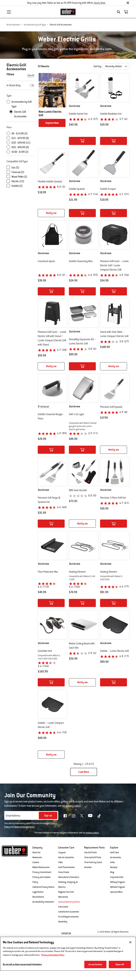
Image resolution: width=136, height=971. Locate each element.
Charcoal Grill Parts (92, 857)
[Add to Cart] (82, 141)
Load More (83, 771)
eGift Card (114, 852)
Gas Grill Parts (90, 852)
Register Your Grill (66, 892)
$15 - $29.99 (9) (20, 138)
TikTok (99, 816)
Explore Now (52, 123)
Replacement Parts (94, 847)
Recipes (113, 867)
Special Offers (116, 892)
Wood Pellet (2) (19, 176)
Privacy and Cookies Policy (52, 955)
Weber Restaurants (41, 867)
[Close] (127, 2)
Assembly (62, 921)
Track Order (63, 906)
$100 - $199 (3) (20, 151)
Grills (112, 862)
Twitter (81, 815)
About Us (36, 852)
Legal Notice (37, 892)
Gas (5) (15, 167)
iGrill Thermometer (66, 867)
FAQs (60, 862)
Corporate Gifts (116, 877)
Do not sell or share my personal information (22, 964)
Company (37, 847)
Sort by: (98, 66)
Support (62, 852)
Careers (35, 862)
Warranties (63, 897)
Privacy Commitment (41, 872)
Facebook (65, 816)
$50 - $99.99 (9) (20, 147)
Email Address (13, 815)
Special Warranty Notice (69, 901)
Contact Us (66, 933)
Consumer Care (66, 847)
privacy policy (92, 832)
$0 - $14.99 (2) (19, 133)
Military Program (117, 882)
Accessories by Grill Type (35, 24)
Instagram (74, 816)
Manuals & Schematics (68, 877)
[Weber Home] (68, 12)
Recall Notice (38, 897)
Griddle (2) (17, 185)
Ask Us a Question (66, 857)
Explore (114, 847)
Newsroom (37, 857)
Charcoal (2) (18, 172)
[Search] (119, 12)
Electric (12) (18, 181)
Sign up (48, 815)
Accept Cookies (95, 964)
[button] (83, 106)
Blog (112, 872)
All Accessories (13, 24)
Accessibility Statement (43, 901)
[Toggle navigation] (9, 12)
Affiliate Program (117, 887)
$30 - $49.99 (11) (21, 142)
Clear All (30, 75)
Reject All (120, 964)
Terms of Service (21, 827)
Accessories (115, 857)
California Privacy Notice (43, 887)
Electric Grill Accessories (61, 24)
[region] (68, 954)
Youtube (90, 815)
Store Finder (63, 872)
